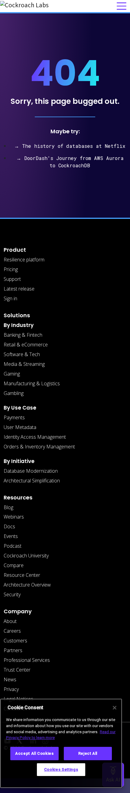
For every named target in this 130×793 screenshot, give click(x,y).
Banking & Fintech (23, 335)
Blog (8, 507)
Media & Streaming (24, 364)
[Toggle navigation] (121, 6)
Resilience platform (24, 259)
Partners (13, 650)
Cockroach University (26, 555)
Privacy (11, 689)
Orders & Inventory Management (39, 446)
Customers (15, 640)
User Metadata (20, 427)
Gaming (12, 373)
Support (12, 279)
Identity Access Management (35, 437)
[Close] (114, 707)
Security (12, 594)
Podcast (12, 546)
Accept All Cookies (34, 753)
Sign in (10, 298)
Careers (12, 631)
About (10, 621)
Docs (9, 526)
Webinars (14, 516)
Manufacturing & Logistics (32, 383)
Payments (14, 417)
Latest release (19, 288)
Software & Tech (22, 354)
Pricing (11, 269)
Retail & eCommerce (26, 344)
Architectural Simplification (32, 480)
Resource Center (22, 575)
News (10, 679)
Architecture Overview (27, 584)
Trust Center (17, 669)
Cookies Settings (61, 769)
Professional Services (27, 660)
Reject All (88, 753)
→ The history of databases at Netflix (69, 146)
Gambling (14, 393)
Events (11, 536)
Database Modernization (31, 471)
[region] (61, 743)
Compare (14, 565)
